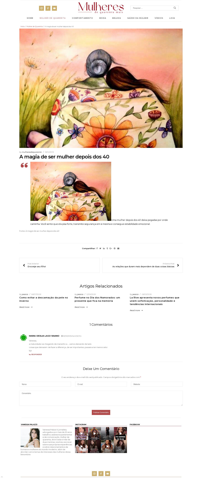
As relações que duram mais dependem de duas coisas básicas (145, 265)
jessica (25, 294)
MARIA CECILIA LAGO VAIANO (44, 336)
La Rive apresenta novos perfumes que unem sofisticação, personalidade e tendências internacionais (154, 301)
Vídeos (159, 18)
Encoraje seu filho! (34, 265)
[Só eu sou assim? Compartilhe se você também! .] (94, 446)
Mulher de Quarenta (53, 18)
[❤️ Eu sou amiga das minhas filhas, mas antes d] (81, 446)
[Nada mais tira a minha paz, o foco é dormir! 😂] (107, 433)
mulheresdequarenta (32, 152)
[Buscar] (175, 8)
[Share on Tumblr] (107, 248)
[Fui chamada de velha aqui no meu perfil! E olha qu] (120, 433)
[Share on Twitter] (100, 248)
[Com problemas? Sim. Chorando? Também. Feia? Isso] (94, 433)
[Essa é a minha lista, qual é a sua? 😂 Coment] (107, 446)
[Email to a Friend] (118, 248)
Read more (24, 307)
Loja (172, 18)
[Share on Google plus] (111, 248)
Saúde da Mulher (137, 18)
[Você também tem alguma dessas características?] (120, 446)
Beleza (116, 18)
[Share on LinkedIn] (104, 248)
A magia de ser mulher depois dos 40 (42, 231)
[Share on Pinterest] (114, 248)
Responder (36, 354)
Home (30, 18)
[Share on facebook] (97, 248)
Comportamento (82, 18)
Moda (102, 18)
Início (23, 26)
